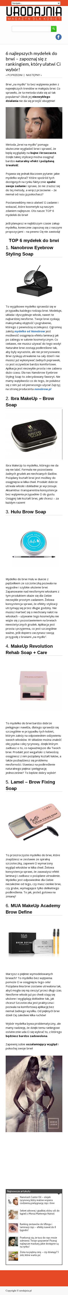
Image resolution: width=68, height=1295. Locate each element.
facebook (58, 37)
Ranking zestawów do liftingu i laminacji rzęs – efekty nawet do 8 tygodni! (38, 1227)
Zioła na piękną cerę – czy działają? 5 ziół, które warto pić (39, 1254)
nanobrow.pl (42, 389)
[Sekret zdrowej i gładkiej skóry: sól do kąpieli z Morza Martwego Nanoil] (13, 1219)
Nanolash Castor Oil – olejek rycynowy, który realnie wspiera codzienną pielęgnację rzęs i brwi (37, 1200)
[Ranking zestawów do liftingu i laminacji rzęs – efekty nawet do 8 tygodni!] (13, 1232)
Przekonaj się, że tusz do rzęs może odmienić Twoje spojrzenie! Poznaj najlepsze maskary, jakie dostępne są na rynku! (39, 1242)
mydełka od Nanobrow (30, 331)
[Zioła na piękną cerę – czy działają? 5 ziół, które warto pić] (13, 1260)
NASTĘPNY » (34, 75)
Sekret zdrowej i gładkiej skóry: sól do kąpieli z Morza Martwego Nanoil (40, 1212)
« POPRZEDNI (14, 75)
